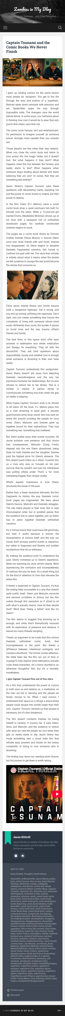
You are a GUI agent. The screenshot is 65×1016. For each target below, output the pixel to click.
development (37, 918)
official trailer (17, 956)
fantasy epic (50, 923)
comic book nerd (26, 908)
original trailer (31, 956)
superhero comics (29, 966)
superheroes (40, 973)
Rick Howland (29, 958)
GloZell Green (17, 931)
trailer (48, 978)
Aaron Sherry (42, 879)
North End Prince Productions (41, 953)
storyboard (25, 961)
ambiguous (16, 886)
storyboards (16, 963)
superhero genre (43, 968)
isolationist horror (34, 941)
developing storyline (20, 918)
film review (26, 928)
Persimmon (16, 958)
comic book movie (29, 906)
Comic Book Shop (19, 911)
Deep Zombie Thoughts (22, 874)
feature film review (35, 926)
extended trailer (18, 923)
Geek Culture (40, 874)
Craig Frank (33, 914)
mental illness (46, 946)
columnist (15, 896)
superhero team (25, 973)
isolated (53, 933)
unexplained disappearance (31, 981)
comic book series (43, 908)
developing (45, 914)
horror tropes (23, 933)
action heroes (22, 881)
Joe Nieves (41, 943)
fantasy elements (35, 923)
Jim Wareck (29, 943)
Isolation (23, 938)
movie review (34, 948)
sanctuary (41, 958)
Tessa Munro (23, 978)
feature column (18, 926)
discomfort (47, 921)
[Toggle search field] (60, 27)
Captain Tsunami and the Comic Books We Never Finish (28, 47)
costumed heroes (19, 914)
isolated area (17, 936)
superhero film (27, 968)
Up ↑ (60, 1010)
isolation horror (18, 941)
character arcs (40, 891)
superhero (15, 966)
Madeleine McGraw (29, 946)
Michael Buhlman (19, 948)
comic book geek (30, 901)
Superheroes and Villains (23, 976)
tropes (14, 981)
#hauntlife (16, 879)
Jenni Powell (50, 941)
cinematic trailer (32, 894)
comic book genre (47, 901)
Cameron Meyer (25, 889)
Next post (15, 995)
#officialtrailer (28, 879)
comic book (42, 896)
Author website (22, 855)
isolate (45, 933)
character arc (26, 891)
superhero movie (19, 971)
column (44, 894)
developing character (21, 916)
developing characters (42, 916)
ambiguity (42, 884)
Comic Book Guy (18, 904)
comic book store (36, 911)
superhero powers (36, 971)
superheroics (42, 976)
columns (25, 896)
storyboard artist (39, 961)
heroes (43, 931)
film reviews (38, 928)
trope (54, 978)
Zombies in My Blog (32, 9)
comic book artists (30, 899)
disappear (49, 918)
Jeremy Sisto (17, 943)
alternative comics (28, 884)
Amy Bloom (27, 886)
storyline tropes (30, 963)
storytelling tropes (48, 963)
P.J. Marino (44, 956)
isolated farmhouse (33, 936)
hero (37, 931)
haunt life (29, 931)
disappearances (33, 921)
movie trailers (30, 951)
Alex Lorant (35, 881)
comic (33, 896)
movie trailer (17, 951)
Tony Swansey (37, 978)
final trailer (50, 928)
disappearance (18, 921)
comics (49, 911)
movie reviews (48, 948)
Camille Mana (40, 889)
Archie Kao (39, 886)
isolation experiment (39, 938)
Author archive (16, 855)
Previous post (17, 990)
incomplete (35, 933)
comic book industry (36, 904)
